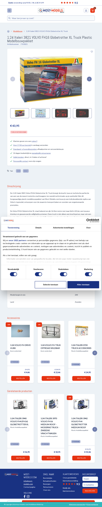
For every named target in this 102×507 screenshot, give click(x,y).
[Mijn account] (86, 10)
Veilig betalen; (18, 157)
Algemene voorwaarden (77, 504)
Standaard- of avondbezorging (25, 149)
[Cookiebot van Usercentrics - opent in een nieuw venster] (88, 220)
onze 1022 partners (17, 240)
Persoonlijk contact (20, 161)
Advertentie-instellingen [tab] (63, 228)
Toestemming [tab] (13, 228)
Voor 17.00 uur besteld (22, 145)
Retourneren (48, 487)
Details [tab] (38, 228)
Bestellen (20, 378)
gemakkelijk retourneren (41, 153)
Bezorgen (47, 484)
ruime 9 (34, 141)
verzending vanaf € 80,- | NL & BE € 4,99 (26, 3)
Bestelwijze (47, 478)
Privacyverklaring (92, 504)
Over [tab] (88, 228)
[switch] (38, 274)
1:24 (18, 171)
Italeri (26, 171)
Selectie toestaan (50, 285)
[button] (12, 79)
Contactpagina (29, 487)
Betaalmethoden (49, 481)
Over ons (46, 490)
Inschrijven (90, 491)
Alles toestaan (83, 285)
